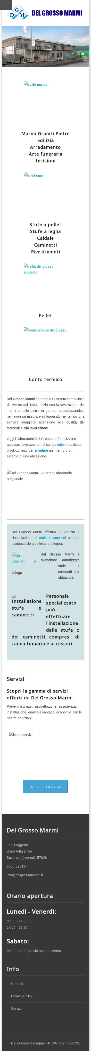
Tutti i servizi (45, 786)
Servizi (16, 1008)
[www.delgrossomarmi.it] (45, 12)
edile (61, 445)
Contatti (17, 984)
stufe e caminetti (52, 538)
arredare (41, 450)
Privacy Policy (21, 996)
